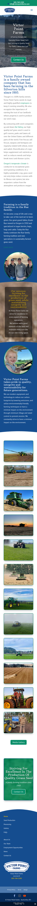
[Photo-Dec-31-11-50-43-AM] (18, 732)
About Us (7, 840)
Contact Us (18, 59)
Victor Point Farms (18, 29)
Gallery (6, 828)
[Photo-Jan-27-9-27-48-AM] (18, 461)
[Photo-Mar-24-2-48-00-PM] (18, 485)
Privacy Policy (11, 890)
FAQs (5, 832)
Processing (7, 824)
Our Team (7, 844)
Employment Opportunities (13, 847)
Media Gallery (19, 742)
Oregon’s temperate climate (15, 163)
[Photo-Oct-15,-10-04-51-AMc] (18, 683)
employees (24, 103)
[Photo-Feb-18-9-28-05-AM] (18, 633)
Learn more (8, 247)
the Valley (19, 127)
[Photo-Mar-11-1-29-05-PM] (18, 559)
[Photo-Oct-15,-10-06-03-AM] (18, 584)
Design (26, 890)
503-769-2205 (19, 2)
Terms (19, 890)
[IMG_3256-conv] (18, 535)
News (6, 851)
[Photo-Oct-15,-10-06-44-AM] (18, 707)
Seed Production (9, 820)
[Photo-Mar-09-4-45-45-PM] (18, 658)
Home (6, 816)
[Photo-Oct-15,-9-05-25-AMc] (18, 609)
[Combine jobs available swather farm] (18, 510)
